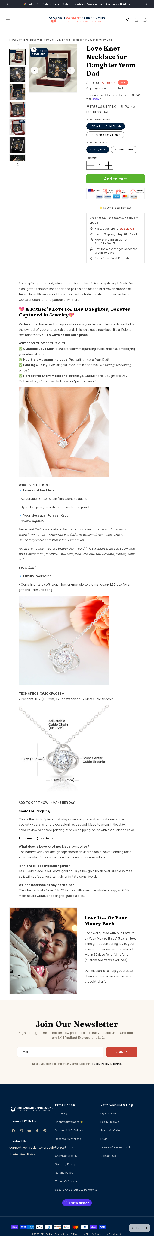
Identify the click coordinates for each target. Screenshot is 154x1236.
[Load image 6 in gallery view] (17, 145)
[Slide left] (34, 70)
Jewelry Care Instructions (117, 1147)
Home (13, 39)
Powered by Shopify (83, 1234)
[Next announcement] (147, 4)
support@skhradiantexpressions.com (31, 1147)
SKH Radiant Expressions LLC (57, 1234)
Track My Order (110, 1130)
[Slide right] (71, 70)
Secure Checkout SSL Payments (76, 1189)
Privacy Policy (100, 1063)
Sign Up (121, 1052)
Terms (116, 1063)
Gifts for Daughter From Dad (37, 39)
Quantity (91, 157)
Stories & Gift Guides (69, 1130)
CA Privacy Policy (66, 1155)
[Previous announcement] (7, 4)
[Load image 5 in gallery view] (17, 127)
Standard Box (124, 149)
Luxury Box (97, 149)
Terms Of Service (66, 1181)
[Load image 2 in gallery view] (17, 74)
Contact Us (108, 1155)
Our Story (61, 1113)
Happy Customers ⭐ (69, 1122)
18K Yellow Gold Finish (105, 126)
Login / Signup (109, 1122)
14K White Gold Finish (105, 134)
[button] (8, 20)
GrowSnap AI (115, 1234)
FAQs (103, 1139)
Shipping (91, 88)
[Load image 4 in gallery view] (17, 110)
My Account (108, 1113)
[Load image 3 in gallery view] (17, 92)
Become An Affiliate (68, 1139)
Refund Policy (64, 1172)
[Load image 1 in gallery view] (17, 57)
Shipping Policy (65, 1164)
